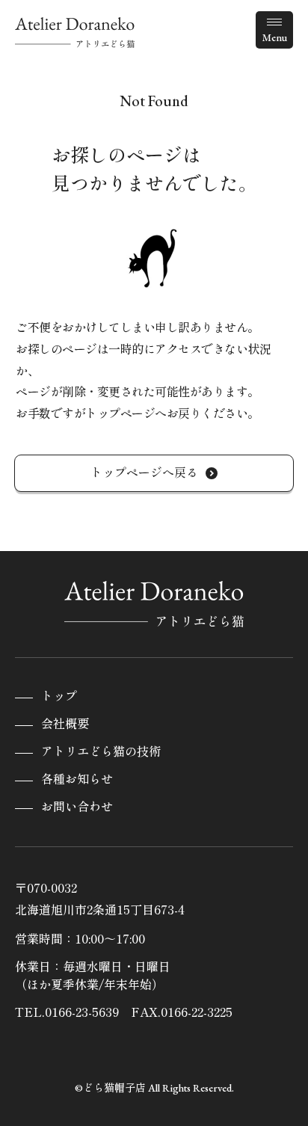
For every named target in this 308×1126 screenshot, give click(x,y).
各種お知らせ (77, 779)
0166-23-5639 (82, 1012)
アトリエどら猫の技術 (101, 752)
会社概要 (65, 724)
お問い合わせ (77, 807)
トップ (59, 696)
